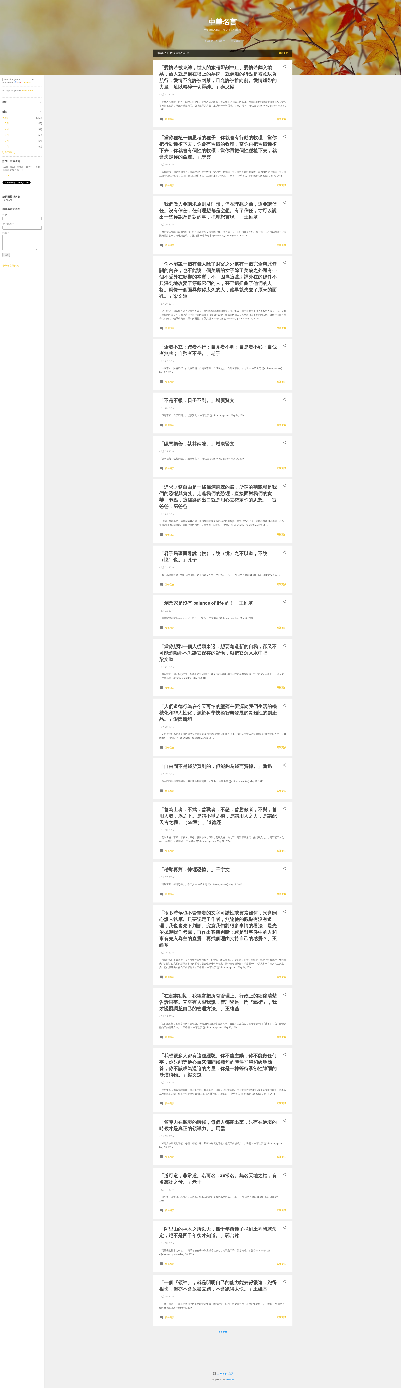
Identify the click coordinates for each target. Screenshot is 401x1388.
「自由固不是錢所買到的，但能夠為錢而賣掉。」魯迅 (215, 766)
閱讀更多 (281, 119)
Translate (26, 82)
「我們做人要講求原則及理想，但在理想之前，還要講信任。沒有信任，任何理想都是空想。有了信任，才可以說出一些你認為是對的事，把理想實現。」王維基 (218, 210)
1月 (7, 146)
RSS (7, 175)
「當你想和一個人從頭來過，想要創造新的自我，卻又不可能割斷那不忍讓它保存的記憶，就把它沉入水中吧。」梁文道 (218, 653)
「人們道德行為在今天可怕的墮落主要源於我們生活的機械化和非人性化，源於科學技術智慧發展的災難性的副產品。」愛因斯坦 (218, 713)
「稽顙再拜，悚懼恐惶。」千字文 (194, 869)
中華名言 (223, 22)
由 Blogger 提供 (224, 1373)
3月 (7, 135)
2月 (7, 140)
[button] (284, 66)
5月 (7, 123)
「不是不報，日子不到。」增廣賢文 (196, 400)
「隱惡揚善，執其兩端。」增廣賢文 (196, 443)
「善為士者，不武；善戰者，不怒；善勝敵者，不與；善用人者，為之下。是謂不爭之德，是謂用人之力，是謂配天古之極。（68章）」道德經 (218, 816)
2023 (5, 117)
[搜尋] (290, 8)
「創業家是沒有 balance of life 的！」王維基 (206, 603)
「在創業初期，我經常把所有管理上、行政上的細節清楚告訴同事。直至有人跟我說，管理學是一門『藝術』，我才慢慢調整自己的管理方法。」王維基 (218, 1002)
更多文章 (222, 1332)
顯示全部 (283, 53)
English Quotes (215, 41)
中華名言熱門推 (11, 265)
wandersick (229, 1380)
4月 (7, 129)
